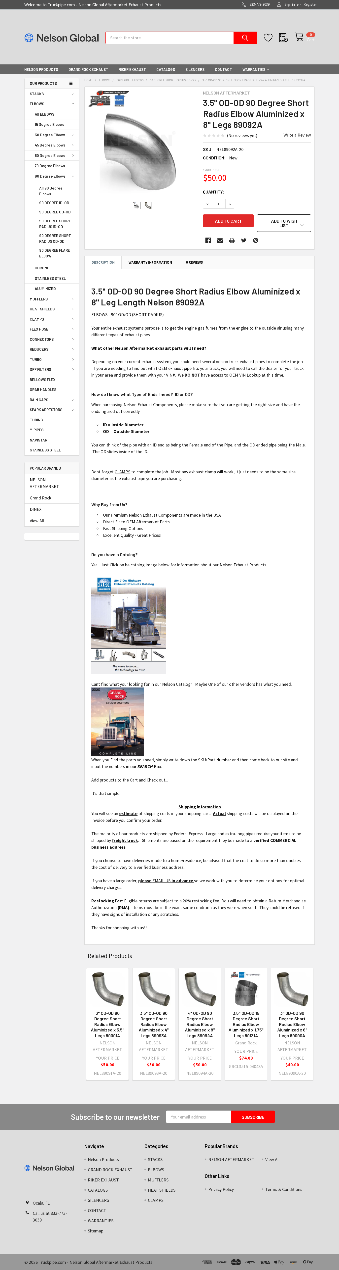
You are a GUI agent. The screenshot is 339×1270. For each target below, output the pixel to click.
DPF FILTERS (40, 369)
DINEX (35, 509)
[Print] (232, 240)
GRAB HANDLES (43, 389)
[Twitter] (244, 240)
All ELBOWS (44, 114)
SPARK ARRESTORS (46, 409)
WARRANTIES (253, 69)
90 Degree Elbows (50, 176)
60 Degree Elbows (50, 155)
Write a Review (297, 135)
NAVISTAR (38, 440)
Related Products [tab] (110, 956)
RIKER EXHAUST (132, 69)
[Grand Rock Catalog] (117, 721)
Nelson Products (41, 69)
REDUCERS (39, 349)
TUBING (36, 420)
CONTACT (223, 69)
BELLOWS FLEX (42, 379)
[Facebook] (208, 240)
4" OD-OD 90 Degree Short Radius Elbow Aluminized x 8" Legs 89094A (200, 1024)
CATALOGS (165, 69)
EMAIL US (161, 880)
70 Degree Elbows (50, 165)
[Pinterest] (256, 240)
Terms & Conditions (283, 1189)
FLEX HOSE (39, 329)
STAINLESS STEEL (50, 278)
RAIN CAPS (39, 399)
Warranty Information (150, 262)
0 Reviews (194, 262)
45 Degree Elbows (50, 145)
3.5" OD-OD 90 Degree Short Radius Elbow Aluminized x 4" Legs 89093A (154, 1024)
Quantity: (213, 192)
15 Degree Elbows (49, 124)
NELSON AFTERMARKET (44, 483)
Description (103, 262)
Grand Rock (40, 498)
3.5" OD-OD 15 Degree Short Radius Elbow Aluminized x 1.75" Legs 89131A (246, 1024)
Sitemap (95, 1231)
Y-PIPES (36, 430)
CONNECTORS (42, 339)
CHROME (42, 268)
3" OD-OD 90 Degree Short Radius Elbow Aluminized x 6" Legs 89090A (292, 1024)
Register (310, 4)
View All (37, 521)
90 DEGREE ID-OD (54, 202)
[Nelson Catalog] (128, 624)
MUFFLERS (39, 299)
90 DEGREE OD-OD (55, 212)
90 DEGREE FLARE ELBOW (54, 253)
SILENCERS (194, 69)
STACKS (37, 94)
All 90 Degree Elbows (51, 191)
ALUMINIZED (45, 288)
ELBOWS (37, 103)
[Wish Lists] (271, 38)
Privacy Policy (221, 1189)
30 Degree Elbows (50, 135)
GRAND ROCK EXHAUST (88, 69)
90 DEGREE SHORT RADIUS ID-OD (55, 224)
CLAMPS (37, 319)
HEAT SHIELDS (42, 309)
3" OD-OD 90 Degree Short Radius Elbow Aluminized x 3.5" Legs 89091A (107, 1024)
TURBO (36, 359)
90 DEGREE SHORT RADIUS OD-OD (55, 238)
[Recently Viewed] (287, 38)
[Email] (220, 240)
